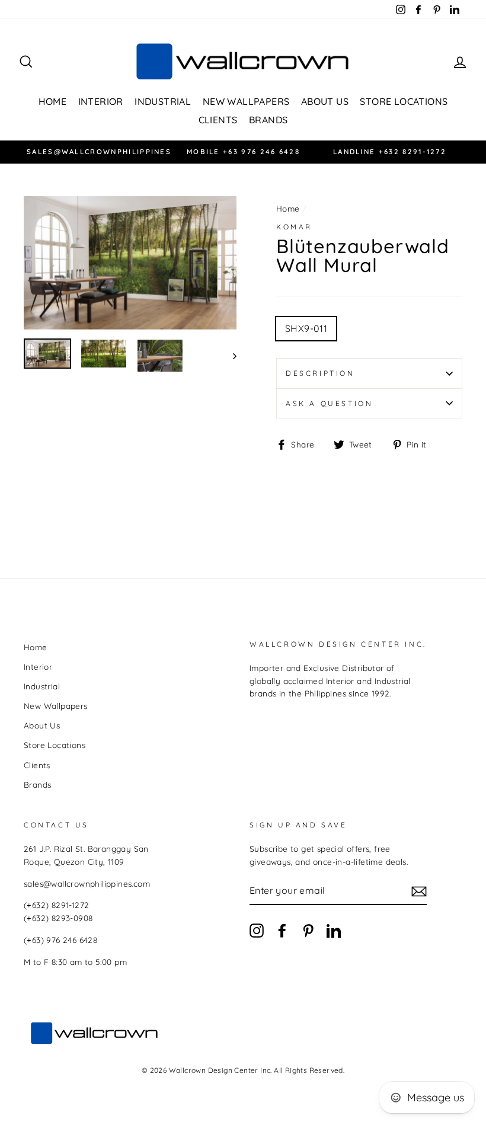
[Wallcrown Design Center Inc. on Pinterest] (308, 930)
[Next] (229, 355)
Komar (294, 226)
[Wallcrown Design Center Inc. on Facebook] (282, 930)
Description (320, 373)
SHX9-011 (306, 328)
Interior (100, 101)
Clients (218, 120)
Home (53, 101)
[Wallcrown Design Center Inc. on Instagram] (257, 930)
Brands (268, 120)
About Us (324, 101)
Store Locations (403, 101)
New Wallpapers (246, 101)
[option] (97, 152)
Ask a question (329, 403)
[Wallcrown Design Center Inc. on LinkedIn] (334, 930)
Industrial (163, 101)
